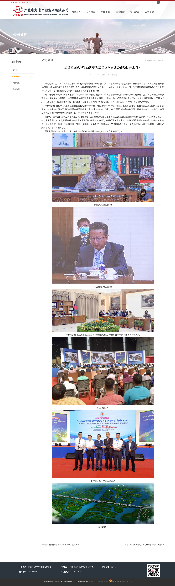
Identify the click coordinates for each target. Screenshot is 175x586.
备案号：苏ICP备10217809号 (98, 581)
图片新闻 (16, 89)
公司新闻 (16, 76)
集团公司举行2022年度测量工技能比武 (64, 545)
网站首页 (76, 12)
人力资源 (149, 12)
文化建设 (134, 12)
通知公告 (16, 70)
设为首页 (14, 2)
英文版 (29, 2)
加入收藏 (22, 2)
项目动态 (16, 83)
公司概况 (90, 12)
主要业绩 (120, 12)
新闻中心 (105, 12)
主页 (144, 61)
